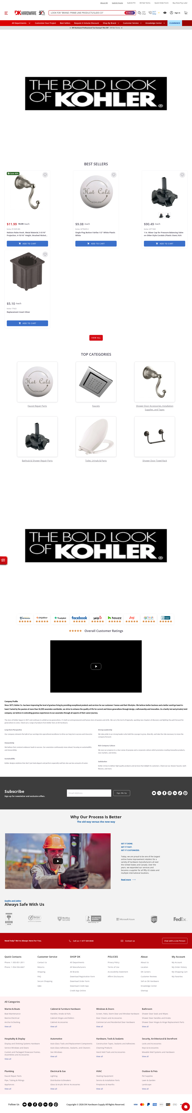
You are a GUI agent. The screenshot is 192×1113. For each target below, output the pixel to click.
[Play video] (96, 666)
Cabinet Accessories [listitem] (59, 1022)
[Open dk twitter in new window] (159, 793)
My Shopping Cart (179, 972)
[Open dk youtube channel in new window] (154, 793)
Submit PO (131, 3)
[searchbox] (92, 13)
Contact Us (42, 962)
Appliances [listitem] (9, 1084)
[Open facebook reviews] (79, 619)
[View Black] (161, 215)
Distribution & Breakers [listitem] (60, 1080)
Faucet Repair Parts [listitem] (13, 1076)
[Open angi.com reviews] (132, 619)
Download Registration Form (82, 976)
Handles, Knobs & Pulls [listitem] (60, 1013)
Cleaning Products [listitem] (104, 1048)
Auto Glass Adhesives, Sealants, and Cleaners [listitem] (70, 1048)
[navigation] (132, 23)
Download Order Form (79, 981)
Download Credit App (79, 986)
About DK (104, 3)
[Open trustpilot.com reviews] (60, 619)
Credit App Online (78, 990)
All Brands (74, 972)
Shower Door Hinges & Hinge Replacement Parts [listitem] (163, 1022)
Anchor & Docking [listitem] (12, 1022)
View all (8, 1026)
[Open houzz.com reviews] (115, 619)
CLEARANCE (174, 23)
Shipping (41, 972)
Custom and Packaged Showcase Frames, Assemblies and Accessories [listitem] (22, 1053)
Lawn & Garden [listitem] (148, 1080)
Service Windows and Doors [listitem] (17, 1048)
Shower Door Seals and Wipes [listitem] (155, 1013)
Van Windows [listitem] (56, 1052)
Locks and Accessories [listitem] (151, 1043)
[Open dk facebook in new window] (164, 793)
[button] (6, 12)
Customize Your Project (45, 23)
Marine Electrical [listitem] (12, 1018)
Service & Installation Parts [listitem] (108, 1080)
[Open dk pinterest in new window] (185, 793)
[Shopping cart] (185, 12)
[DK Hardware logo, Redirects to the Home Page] (27, 12)
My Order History (179, 967)
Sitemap (144, 990)
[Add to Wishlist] (45, 175)
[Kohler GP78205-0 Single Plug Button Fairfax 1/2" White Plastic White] (96, 192)
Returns (40, 967)
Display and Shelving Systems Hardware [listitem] (22, 1043)
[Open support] (186, 1107)
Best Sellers (65, 23)
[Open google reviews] (149, 619)
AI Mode (129, 12)
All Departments (77, 962)
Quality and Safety (13, 901)
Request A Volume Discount (86, 23)
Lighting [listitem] (53, 1076)
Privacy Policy (113, 962)
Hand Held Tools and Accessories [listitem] (110, 1052)
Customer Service (131, 23)
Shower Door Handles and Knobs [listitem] (156, 1018)
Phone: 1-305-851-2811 (15, 962)
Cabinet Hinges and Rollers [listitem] (62, 1018)
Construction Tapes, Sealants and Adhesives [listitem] (115, 1043)
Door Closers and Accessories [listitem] (109, 1018)
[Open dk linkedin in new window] (175, 793)
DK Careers (146, 972)
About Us (145, 962)
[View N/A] (168, 215)
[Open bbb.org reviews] (166, 619)
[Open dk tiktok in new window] (180, 793)
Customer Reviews (149, 976)
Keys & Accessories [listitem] (150, 1048)
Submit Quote (117, 3)
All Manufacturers (78, 967)
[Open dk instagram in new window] (170, 793)
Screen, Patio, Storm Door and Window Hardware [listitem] (117, 1013)
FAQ (39, 976)
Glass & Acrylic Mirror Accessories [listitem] (65, 1084)
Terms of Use (113, 967)
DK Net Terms (145, 3)
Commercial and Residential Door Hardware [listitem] (115, 1022)
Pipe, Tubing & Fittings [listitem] (14, 1080)
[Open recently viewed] (165, 12)
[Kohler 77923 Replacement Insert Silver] (27, 271)
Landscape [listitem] (146, 1084)
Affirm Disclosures (116, 976)
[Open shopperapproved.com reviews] (25, 619)
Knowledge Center (149, 986)
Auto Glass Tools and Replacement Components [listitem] (71, 1043)
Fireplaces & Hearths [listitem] (105, 1084)
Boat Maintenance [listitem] (13, 1013)
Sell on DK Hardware (150, 981)
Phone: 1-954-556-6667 (15, 967)
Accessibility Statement (118, 972)
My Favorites (177, 976)
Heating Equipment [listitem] (104, 1076)
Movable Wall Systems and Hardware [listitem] (158, 1052)
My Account (177, 962)
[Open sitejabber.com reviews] (42, 619)
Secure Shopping (44, 981)
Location (144, 967)
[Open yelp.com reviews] (97, 619)
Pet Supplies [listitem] (147, 1076)
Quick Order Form (161, 3)
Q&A (39, 986)
